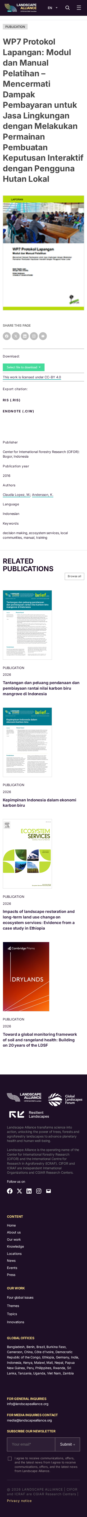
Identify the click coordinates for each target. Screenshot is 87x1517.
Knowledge (15, 1246)
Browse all (74, 576)
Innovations (15, 1322)
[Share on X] (16, 336)
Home (11, 1225)
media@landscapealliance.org (29, 1420)
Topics (12, 1314)
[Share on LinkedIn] (25, 336)
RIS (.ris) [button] (12, 400)
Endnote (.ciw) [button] (19, 411)
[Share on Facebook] (7, 336)
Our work (14, 1239)
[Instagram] (34, 336)
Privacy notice (19, 1501)
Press (11, 1275)
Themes (13, 1306)
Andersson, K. (42, 495)
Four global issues (20, 1297)
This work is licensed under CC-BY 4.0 (32, 377)
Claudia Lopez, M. (16, 495)
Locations (14, 1254)
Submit (66, 1444)
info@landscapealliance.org (27, 1404)
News (11, 1260)
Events (12, 1268)
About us (14, 1232)
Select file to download (22, 367)
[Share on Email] (43, 336)
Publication (15, 27)
